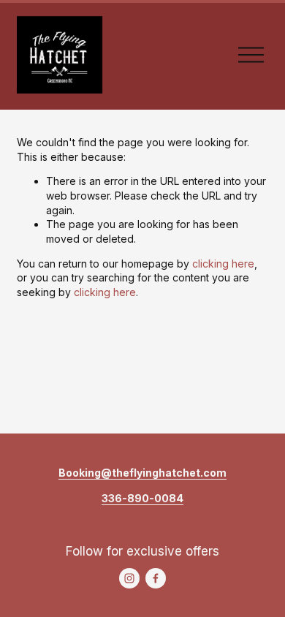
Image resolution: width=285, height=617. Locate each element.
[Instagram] (129, 578)
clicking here (223, 263)
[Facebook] (155, 578)
